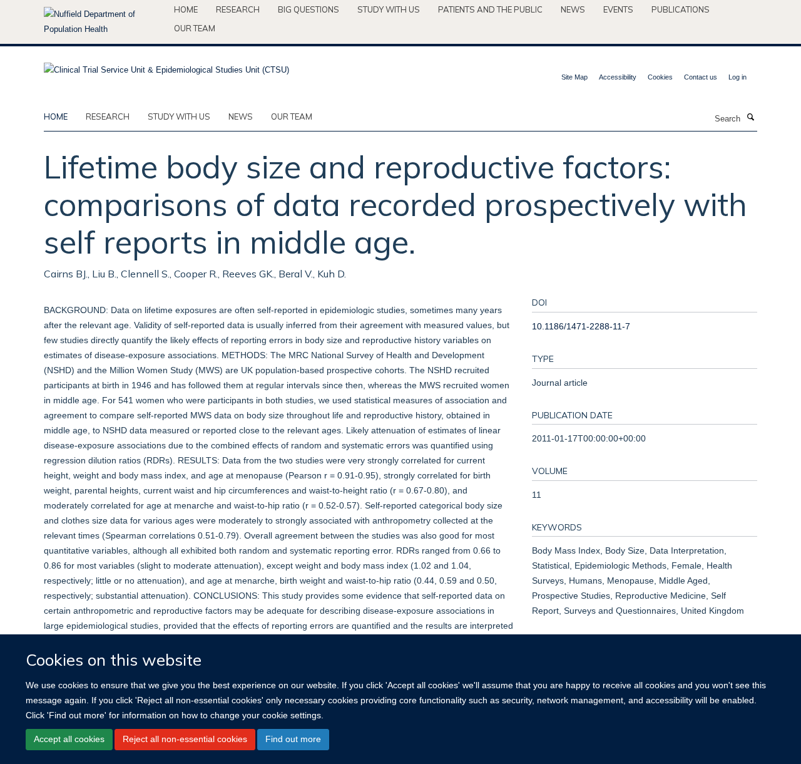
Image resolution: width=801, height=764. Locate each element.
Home (186, 9)
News (573, 9)
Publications (680, 9)
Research (238, 9)
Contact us (700, 77)
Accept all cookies (69, 739)
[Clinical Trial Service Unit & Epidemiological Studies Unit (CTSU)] (166, 66)
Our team (194, 28)
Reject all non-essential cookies (185, 739)
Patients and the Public (490, 9)
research (108, 116)
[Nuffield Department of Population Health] (104, 22)
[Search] (750, 118)
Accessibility (617, 77)
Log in (737, 77)
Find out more (293, 739)
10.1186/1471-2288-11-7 (581, 326)
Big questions (308, 9)
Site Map (574, 77)
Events (618, 9)
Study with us (388, 9)
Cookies (660, 77)
